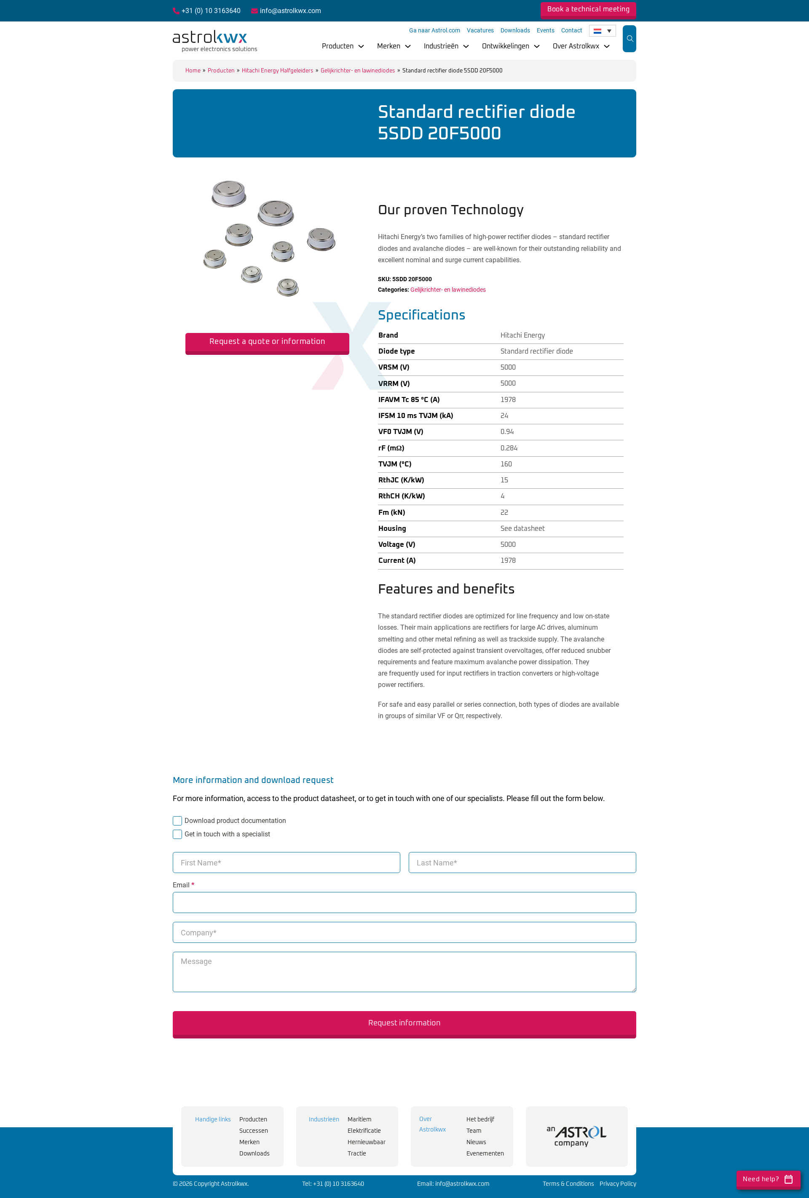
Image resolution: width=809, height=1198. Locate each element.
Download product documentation (235, 821)
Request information (404, 1023)
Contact (571, 30)
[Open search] (630, 38)
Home (193, 71)
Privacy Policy (618, 1184)
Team (474, 1131)
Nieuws (476, 1142)
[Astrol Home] (577, 1136)
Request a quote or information (267, 342)
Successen (253, 1131)
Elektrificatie (364, 1131)
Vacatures (480, 30)
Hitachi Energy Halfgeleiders (277, 71)
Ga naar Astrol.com (434, 30)
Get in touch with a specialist (227, 834)
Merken (388, 46)
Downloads (515, 30)
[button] (338, 168)
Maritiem (360, 1120)
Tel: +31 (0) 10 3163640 (333, 1184)
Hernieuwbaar (367, 1142)
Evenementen (485, 1154)
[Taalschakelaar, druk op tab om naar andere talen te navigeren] (602, 31)
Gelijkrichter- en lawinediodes (358, 71)
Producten (338, 46)
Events (546, 30)
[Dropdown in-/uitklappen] (361, 46)
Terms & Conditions (568, 1184)
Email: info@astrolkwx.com (453, 1184)
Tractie (357, 1154)
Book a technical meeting (588, 9)
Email (183, 885)
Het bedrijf (480, 1120)
